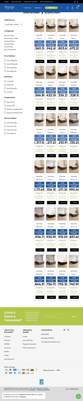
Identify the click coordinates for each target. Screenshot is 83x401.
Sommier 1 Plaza (9, 35)
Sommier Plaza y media (11, 38)
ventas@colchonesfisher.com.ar (50, 342)
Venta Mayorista (9, 359)
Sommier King (8, 47)
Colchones (27, 8)
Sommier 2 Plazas (9, 41)
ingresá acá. (32, 389)
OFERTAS (51, 8)
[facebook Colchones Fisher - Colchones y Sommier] (77, 1)
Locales (6, 1)
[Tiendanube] (72, 389)
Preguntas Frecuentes (31, 1)
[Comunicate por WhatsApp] (78, 396)
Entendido (23, 396)
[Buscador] (67, 8)
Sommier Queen (9, 44)
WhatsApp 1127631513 (47, 338)
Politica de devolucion (46, 1)
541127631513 (45, 334)
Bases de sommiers (10, 49)
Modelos (6, 351)
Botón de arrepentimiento (43, 389)
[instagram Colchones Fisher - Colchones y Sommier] (75, 1)
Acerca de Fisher (16, 1)
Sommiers (38, 8)
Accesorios (7, 348)
